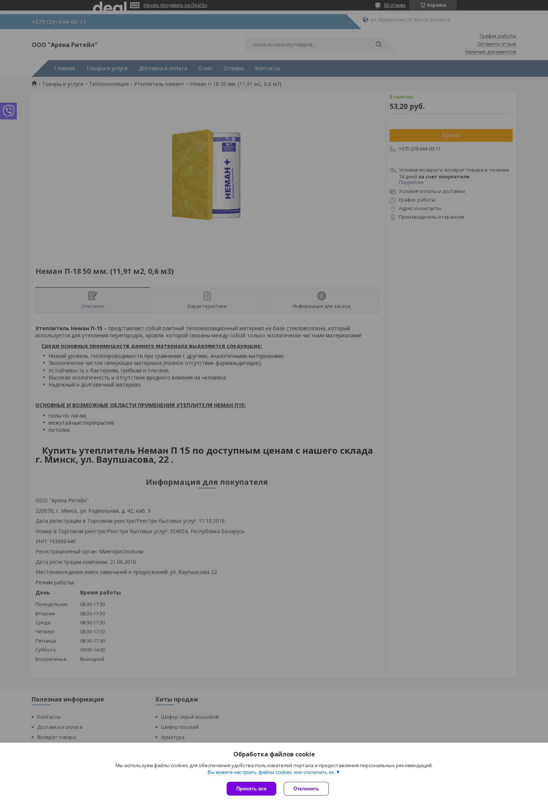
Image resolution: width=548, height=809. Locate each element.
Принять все (251, 788)
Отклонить (306, 788)
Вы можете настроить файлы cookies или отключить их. (272, 772)
